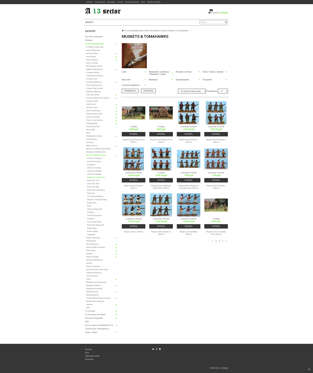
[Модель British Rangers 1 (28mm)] (188, 113)
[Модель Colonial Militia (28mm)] (188, 205)
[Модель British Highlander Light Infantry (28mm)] (161, 159)
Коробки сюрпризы (94, 36)
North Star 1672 (93, 180)
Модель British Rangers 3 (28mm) (133, 187)
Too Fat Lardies (92, 276)
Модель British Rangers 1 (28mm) (188, 141)
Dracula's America (94, 161)
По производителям (94, 44)
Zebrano (89, 304)
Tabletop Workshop (93, 273)
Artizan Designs (92, 60)
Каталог (89, 2)
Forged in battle (92, 101)
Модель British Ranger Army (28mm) (134, 141)
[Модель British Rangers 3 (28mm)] (133, 159)
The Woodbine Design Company (98, 298)
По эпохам (90, 311)
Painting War (91, 241)
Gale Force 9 (91, 104)
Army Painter (91, 57)
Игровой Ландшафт (94, 318)
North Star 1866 (93, 187)
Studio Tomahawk (93, 266)
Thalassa (90, 212)
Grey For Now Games (94, 120)
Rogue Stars (92, 203)
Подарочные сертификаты (97, 329)
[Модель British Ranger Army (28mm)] (133, 113)
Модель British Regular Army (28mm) (161, 141)
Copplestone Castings (94, 76)
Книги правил (92, 231)
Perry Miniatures (92, 244)
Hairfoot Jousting (94, 168)
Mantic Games (91, 146)
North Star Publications (96, 190)
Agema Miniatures (93, 50)
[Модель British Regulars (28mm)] (216, 159)
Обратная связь (154, 2)
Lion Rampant (91, 139)
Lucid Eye (89, 142)
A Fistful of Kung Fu (94, 158)
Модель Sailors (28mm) (133, 232)
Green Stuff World (93, 117)
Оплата (120, 2)
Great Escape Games (94, 114)
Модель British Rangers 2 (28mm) (216, 141)
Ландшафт (91, 235)
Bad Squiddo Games (94, 66)
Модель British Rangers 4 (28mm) (161, 233)
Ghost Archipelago (94, 174)
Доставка (111, 2)
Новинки (89, 40)
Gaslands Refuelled (94, 171)
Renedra (89, 254)
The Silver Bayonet (94, 215)
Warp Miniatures (92, 295)
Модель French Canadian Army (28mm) (216, 233)
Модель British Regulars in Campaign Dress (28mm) (188, 187)
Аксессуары (92, 228)
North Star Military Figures (96, 155)
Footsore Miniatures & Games (97, 98)
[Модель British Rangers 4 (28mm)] (161, 205)
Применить (130, 91)
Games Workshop (93, 111)
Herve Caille (90, 130)
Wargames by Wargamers (96, 282)
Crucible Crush (91, 79)
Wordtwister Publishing (95, 301)
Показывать (211, 91)
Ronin (89, 206)
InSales (225, 368)
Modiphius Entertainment (95, 152)
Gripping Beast (91, 123)
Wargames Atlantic (93, 285)
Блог (143, 2)
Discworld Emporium (94, 85)
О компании (100, 2)
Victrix (88, 279)
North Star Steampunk (95, 225)
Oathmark (91, 193)
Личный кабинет (132, 2)
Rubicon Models (92, 257)
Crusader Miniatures (94, 82)
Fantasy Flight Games (94, 88)
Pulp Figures (91, 250)
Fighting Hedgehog (93, 92)
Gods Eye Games (92, 126)
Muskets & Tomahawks (96, 177)
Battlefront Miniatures (94, 69)
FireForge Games (92, 95)
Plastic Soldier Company (95, 247)
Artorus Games (92, 63)
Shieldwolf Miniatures (94, 260)
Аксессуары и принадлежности (99, 325)
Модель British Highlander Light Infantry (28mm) (161, 187)
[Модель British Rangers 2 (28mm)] (216, 113)
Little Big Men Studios (94, 136)
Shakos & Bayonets (94, 209)
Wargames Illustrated (94, 289)
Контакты (89, 359)
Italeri (88, 133)
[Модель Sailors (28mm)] (133, 205)
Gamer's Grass (92, 107)
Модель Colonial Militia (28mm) (188, 233)
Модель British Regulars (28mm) (216, 187)
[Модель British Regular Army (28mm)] (161, 113)
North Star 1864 (93, 184)
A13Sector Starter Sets (95, 47)
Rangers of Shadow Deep (97, 200)
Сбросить (148, 91)
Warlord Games (92, 292)
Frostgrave (91, 165)
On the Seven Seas (94, 222)
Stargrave (91, 219)
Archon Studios (92, 53)
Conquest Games (93, 72)
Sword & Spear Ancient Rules (97, 269)
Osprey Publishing (93, 238)
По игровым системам (95, 314)
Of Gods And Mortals (95, 196)
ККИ (87, 321)
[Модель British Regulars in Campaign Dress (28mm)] (188, 159)
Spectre (89, 263)
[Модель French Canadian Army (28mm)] (216, 205)
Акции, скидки (91, 332)
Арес (88, 308)
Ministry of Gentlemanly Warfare (98, 149)
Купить (134, 134)
